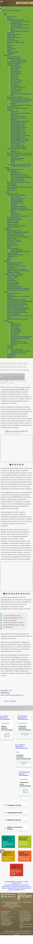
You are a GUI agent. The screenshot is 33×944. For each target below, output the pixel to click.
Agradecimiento (27, 902)
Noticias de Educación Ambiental (16, 311)
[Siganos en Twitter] (20, 3)
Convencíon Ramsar (16, 26)
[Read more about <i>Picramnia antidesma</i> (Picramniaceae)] (25, 719)
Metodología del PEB (17, 201)
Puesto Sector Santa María (18, 142)
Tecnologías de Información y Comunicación (19, 153)
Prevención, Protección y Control (16, 266)
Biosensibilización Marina (14, 219)
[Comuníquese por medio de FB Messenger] (31, 3)
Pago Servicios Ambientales (15, 287)
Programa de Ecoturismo (14, 58)
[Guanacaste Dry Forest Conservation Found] (16, 888)
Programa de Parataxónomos (15, 233)
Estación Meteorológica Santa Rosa (20, 251)
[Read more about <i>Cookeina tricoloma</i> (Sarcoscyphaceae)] (23, 748)
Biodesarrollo (7, 55)
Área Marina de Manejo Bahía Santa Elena (19, 164)
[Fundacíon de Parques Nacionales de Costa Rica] (16, 886)
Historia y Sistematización (18, 198)
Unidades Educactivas (17, 200)
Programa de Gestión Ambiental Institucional (19, 155)
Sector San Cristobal (16, 81)
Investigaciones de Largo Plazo (15, 235)
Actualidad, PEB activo (17, 203)
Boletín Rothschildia (12, 222)
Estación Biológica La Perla (18, 132)
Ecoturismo (7, 168)
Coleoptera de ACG (12, 256)
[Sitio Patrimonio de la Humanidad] (16, 885)
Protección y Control (13, 282)
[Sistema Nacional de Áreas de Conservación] (16, 883)
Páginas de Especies (12, 224)
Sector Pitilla (14, 84)
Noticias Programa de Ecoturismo (16, 299)
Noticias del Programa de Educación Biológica (20, 301)
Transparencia (11, 45)
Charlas (9, 357)
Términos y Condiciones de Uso (12, 930)
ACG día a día (15, 340)
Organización (11, 32)
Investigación (7, 229)
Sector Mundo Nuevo (17, 89)
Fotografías (10, 322)
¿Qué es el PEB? (15, 196)
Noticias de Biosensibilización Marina (17, 312)
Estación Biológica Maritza (18, 123)
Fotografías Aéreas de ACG (18, 341)
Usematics (27, 914)
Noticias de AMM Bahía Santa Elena (17, 319)
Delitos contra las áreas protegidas (16, 269)
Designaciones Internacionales (15, 20)
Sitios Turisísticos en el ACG (15, 169)
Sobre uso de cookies (26, 930)
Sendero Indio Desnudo (17, 179)
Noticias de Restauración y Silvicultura (18, 309)
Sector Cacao (14, 76)
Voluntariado (10, 53)
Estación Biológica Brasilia (18, 147)
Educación (6, 192)
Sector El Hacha (15, 79)
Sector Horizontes (16, 86)
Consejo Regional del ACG (14, 34)
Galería (13, 163)
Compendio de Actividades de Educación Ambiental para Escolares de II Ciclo (22, 209)
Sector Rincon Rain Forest (18, 87)
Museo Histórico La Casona (18, 174)
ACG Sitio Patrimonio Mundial (19, 24)
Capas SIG (14, 150)
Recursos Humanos (12, 41)
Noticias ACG (11, 295)
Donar (9, 44)
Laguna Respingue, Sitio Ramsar (20, 31)
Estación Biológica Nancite (18, 116)
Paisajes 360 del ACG (17, 349)
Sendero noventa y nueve (18, 180)
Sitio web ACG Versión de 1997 (26, 927)
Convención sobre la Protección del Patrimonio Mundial (20, 22)
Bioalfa (9, 259)
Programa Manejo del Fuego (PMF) (14, 390)
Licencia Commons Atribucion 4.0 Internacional (22, 934)
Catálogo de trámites (12, 52)
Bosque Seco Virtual (12, 221)
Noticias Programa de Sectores (15, 306)
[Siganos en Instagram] (26, 3)
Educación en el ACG (13, 193)
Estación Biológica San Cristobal (20, 140)
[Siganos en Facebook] (17, 3)
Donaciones (14, 205)
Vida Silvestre (11, 278)
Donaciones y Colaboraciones (15, 42)
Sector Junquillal (15, 68)
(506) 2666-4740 (7, 920)
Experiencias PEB (16, 214)
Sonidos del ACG (12, 354)
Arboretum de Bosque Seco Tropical (21, 105)
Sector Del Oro (15, 92)
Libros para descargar (13, 227)
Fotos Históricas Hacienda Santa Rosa (21, 336)
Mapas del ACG (15, 151)
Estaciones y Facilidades (14, 242)
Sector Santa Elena (16, 82)
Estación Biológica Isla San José (20, 121)
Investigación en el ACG (14, 230)
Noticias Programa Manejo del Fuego (17, 304)
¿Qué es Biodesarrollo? (13, 57)
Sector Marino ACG (12, 106)
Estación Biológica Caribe (18, 129)
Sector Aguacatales (16, 90)
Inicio (5, 13)
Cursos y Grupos (11, 238)
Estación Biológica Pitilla (18, 126)
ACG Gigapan (11, 356)
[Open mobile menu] (0, 7)
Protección (6, 261)
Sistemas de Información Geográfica (17, 148)
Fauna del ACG (15, 335)
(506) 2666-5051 (7, 919)
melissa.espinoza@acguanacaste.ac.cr (12, 695)
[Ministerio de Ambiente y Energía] (16, 881)
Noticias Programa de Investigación (17, 303)
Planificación (10, 39)
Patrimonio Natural (12, 285)
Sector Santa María (16, 71)
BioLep (9, 258)
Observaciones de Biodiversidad (16, 225)
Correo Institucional (5, 924)
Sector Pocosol (15, 74)
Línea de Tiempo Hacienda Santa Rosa (21, 177)
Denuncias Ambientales (13, 272)
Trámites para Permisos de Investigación (18, 237)
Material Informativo (16, 160)
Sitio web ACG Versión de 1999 (26, 925)
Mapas (9, 246)
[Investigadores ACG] (16, 889)
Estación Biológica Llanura (18, 134)
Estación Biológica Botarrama (19, 127)
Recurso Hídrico (11, 280)
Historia (9, 18)
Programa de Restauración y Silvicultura (18, 98)
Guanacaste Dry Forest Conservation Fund (25, 917)
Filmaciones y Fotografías (14, 240)
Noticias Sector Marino (13, 314)
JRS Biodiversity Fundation (26, 919)
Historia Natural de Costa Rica (15, 254)
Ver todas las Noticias (13, 293)
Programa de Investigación (14, 63)
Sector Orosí (14, 78)
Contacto (9, 50)
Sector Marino (11, 190)
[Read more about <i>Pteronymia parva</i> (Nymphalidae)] (25, 775)
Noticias (9, 47)
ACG (5, 15)
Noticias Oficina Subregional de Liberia (18, 307)
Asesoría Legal (11, 36)
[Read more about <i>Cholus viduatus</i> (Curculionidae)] (6, 719)
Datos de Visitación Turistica (18, 60)
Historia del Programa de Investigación (18, 232)
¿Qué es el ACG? (12, 16)
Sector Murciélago (16, 73)
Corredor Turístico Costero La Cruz (20, 166)
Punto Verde (14, 213)
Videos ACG (10, 346)
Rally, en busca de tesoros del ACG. (21, 216)
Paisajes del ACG (15, 324)
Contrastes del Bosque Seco (18, 352)
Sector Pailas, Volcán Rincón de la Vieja (18, 182)
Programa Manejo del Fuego (15, 97)
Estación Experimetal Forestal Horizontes (18, 290)
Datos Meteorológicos (13, 248)
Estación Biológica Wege (18, 145)
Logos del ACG (11, 49)
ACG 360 (10, 348)
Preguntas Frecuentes (13, 245)
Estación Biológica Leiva (18, 131)
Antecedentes (14, 156)
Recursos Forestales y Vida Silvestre (14, 274)
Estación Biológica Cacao (18, 124)
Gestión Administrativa (13, 37)
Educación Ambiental (13, 217)
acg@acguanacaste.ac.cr (7, 916)
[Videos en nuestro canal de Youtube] (23, 3)
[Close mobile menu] (0, 9)
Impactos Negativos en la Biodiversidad (18, 270)
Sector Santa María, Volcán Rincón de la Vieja (20, 187)
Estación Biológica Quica (18, 137)
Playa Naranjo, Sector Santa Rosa (20, 176)
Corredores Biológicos (13, 283)
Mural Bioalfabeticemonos (18, 206)
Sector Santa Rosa (16, 66)
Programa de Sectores (13, 65)
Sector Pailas (14, 69)
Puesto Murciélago (16, 143)
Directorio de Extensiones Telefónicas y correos (7, 923)
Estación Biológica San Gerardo (19, 139)
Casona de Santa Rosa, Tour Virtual (20, 351)
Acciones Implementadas (17, 158)
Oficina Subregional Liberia (15, 275)
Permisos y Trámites (12, 277)
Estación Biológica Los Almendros (20, 135)
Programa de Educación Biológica (16, 61)
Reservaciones (15, 111)
